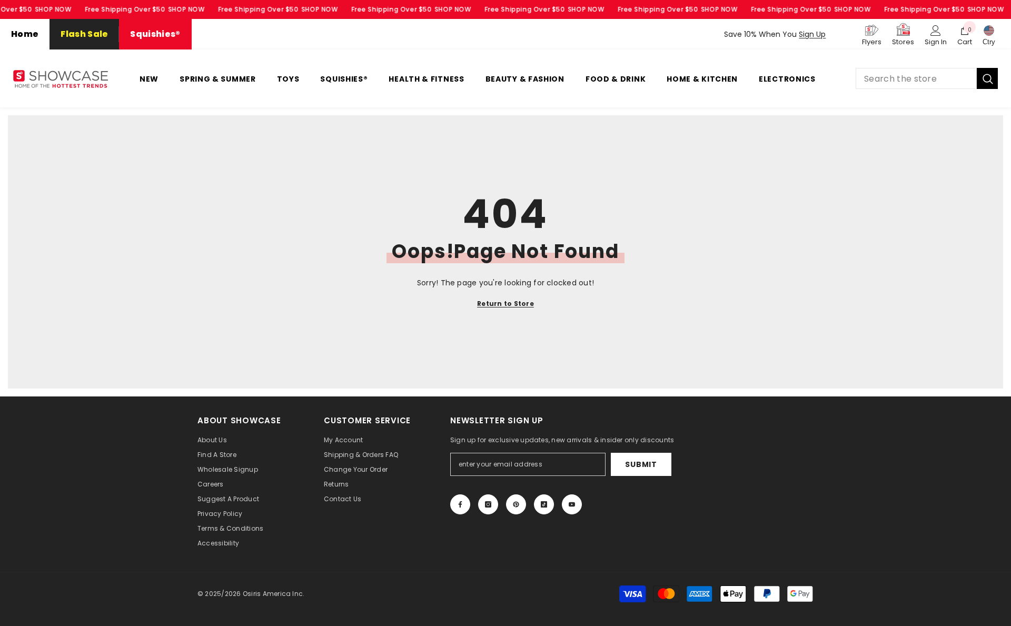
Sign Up (812, 34)
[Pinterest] (516, 504)
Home (24, 34)
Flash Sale (84, 34)
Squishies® (155, 34)
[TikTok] (544, 504)
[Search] (927, 78)
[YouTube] (572, 504)
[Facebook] (460, 504)
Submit (641, 464)
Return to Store (505, 303)
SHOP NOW (53, 9)
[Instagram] (488, 504)
